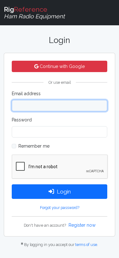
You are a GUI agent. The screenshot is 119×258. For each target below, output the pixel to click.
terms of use (86, 244)
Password (22, 119)
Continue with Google (61, 66)
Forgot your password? (59, 207)
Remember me (34, 146)
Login (64, 191)
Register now (82, 225)
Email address (26, 93)
